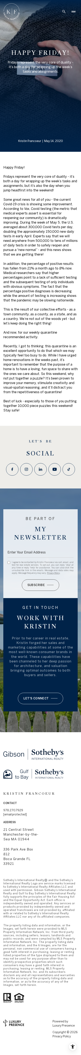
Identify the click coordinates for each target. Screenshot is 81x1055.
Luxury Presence (64, 1025)
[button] (40, 698)
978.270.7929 (13, 810)
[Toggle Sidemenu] (73, 11)
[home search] (64, 11)
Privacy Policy (53, 573)
